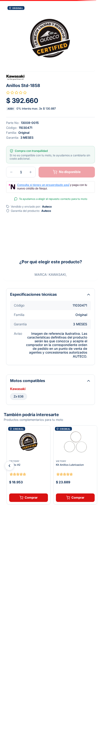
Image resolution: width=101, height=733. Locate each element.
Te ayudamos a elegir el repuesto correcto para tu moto (53, 199)
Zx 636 (18, 396)
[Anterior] (9, 465)
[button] (50, 38)
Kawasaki (18, 389)
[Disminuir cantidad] (11, 172)
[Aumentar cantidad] (30, 172)
